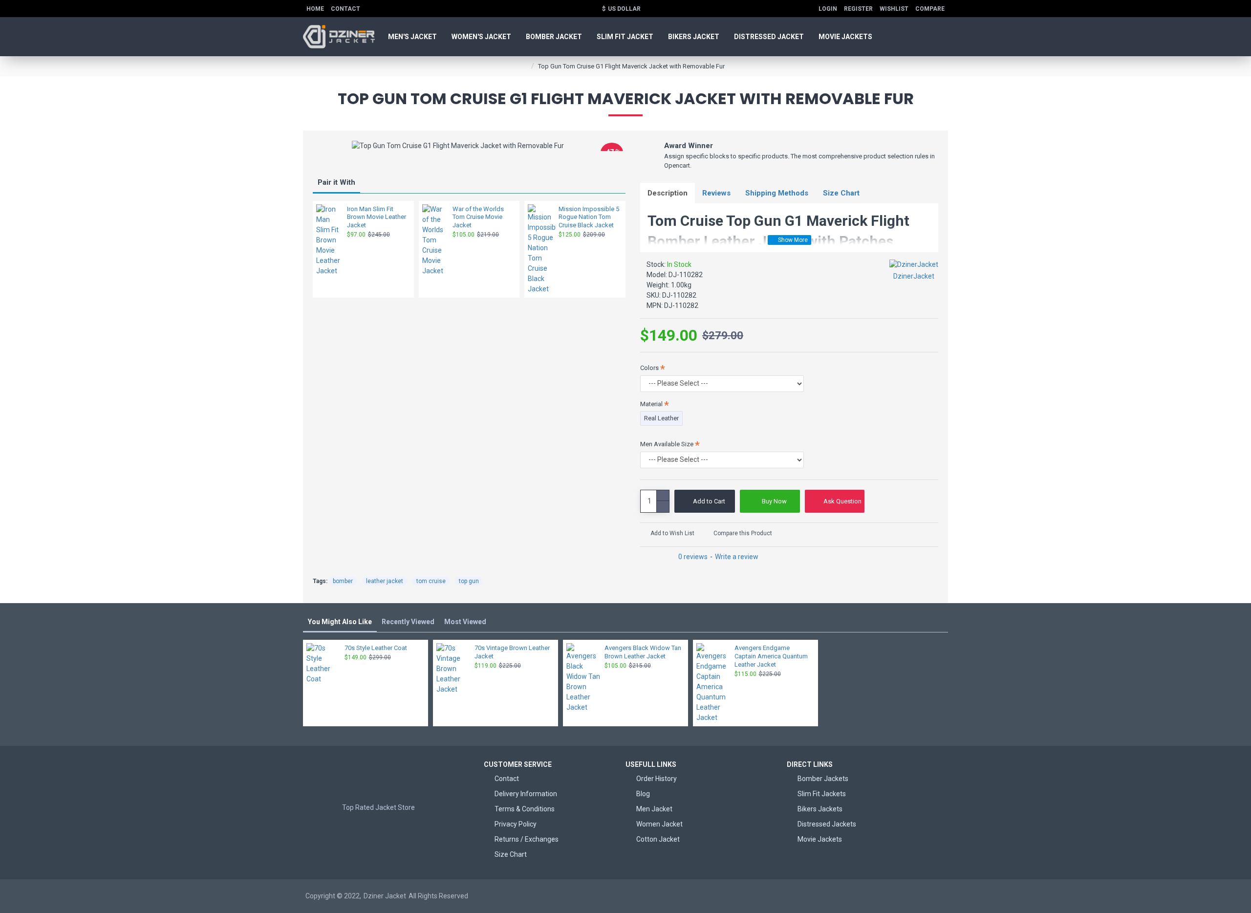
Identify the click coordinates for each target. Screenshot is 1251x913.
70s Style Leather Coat (376, 648)
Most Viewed (465, 622)
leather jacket (384, 581)
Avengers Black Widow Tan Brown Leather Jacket (642, 652)
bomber (343, 581)
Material (651, 404)
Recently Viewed (408, 622)
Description (667, 193)
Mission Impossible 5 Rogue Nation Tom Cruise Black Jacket (589, 217)
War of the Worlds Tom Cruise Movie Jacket (478, 217)
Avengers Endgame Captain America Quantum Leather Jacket (771, 656)
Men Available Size (666, 444)
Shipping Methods (776, 193)
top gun (469, 581)
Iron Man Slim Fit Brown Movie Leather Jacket (376, 217)
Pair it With (336, 182)
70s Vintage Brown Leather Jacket (512, 652)
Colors (649, 367)
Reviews (716, 193)
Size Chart (841, 193)
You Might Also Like (340, 622)
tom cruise (431, 581)
